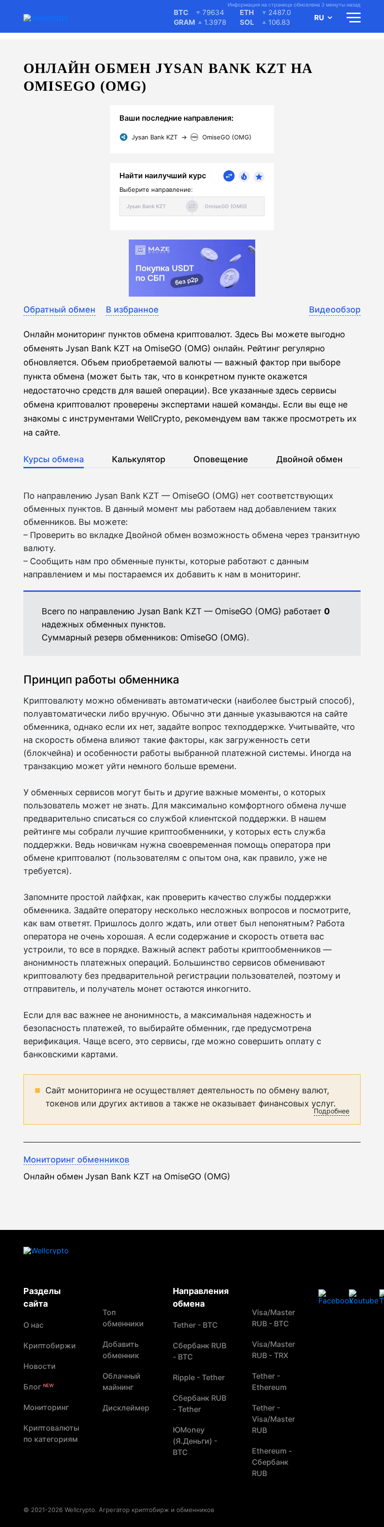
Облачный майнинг (121, 1381)
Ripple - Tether (199, 1377)
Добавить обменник (121, 1349)
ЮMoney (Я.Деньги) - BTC (195, 1441)
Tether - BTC (195, 1325)
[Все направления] (229, 176)
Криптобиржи (49, 1345)
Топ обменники (123, 1318)
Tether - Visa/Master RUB (273, 1419)
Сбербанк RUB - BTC (199, 1351)
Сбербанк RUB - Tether (199, 1403)
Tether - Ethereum (269, 1381)
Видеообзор (335, 309)
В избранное (132, 309)
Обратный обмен (59, 309)
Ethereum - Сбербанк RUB (272, 1462)
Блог (38, 1386)
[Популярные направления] (244, 176)
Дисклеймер (126, 1407)
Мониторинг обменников (76, 1159)
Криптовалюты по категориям (51, 1433)
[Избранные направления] (259, 176)
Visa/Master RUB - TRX (273, 1349)
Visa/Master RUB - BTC (273, 1318)
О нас (33, 1325)
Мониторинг (46, 1407)
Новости (39, 1366)
